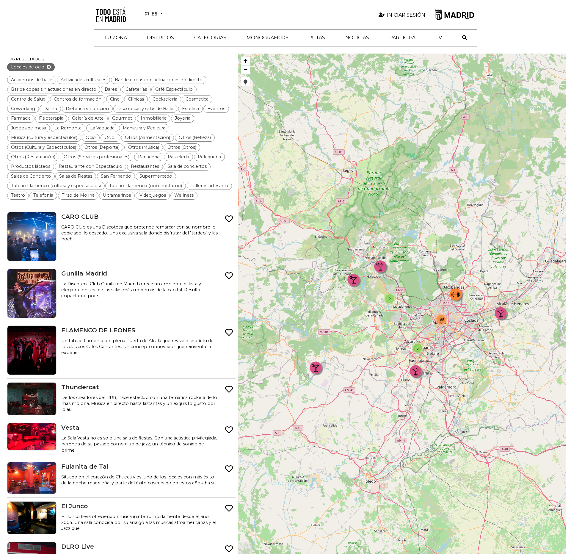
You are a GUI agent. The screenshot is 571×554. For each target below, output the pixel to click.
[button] (160, 38)
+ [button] (245, 61)
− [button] (245, 69)
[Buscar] (464, 38)
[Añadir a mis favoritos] (229, 219)
